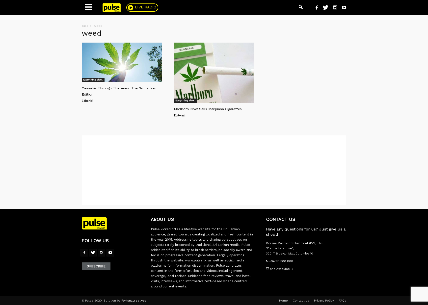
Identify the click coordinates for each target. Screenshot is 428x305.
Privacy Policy (324, 300)
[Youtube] (342, 8)
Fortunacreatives (133, 300)
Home (283, 300)
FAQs (342, 300)
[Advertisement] (214, 170)
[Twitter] (323, 8)
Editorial (87, 100)
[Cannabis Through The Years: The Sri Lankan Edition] (122, 62)
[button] (300, 7)
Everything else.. (93, 79)
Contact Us (301, 300)
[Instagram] (333, 8)
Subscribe (96, 266)
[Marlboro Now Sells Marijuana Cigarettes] (214, 73)
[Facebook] (315, 8)
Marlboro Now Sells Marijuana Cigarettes (208, 109)
